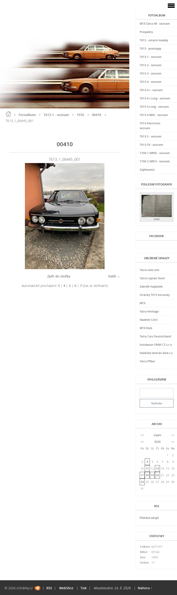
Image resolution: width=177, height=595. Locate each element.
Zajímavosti (147, 170)
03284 (156, 219)
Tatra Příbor (147, 361)
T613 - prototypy (150, 49)
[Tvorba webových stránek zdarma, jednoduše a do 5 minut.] (37, 588)
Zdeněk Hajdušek (151, 287)
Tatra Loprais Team (152, 278)
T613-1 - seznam (56, 115)
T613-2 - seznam (150, 65)
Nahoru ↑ (145, 588)
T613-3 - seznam (150, 73)
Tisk (83, 588)
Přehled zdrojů (149, 518)
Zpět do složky (58, 276)
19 (152, 475)
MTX (142, 303)
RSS (49, 588)
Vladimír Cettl (148, 320)
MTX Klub (146, 328)
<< (142, 435)
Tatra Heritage (149, 311)
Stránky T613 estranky (155, 295)
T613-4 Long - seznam (154, 107)
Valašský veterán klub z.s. (156, 353)
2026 (157, 442)
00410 (96, 115)
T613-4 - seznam (150, 82)
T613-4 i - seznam (151, 90)
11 (147, 468)
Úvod (8, 114)
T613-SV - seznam (151, 145)
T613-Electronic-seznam (150, 125)
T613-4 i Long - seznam (155, 98)
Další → (114, 276)
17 (142, 475)
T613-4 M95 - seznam (154, 115)
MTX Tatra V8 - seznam (155, 24)
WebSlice (66, 588)
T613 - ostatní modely (154, 40)
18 (147, 475)
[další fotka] (112, 216)
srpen (157, 435)
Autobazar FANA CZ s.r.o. (156, 345)
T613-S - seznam (150, 136)
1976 (80, 115)
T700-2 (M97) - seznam (155, 161)
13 (157, 468)
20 (157, 475)
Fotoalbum (27, 115)
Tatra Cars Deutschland (155, 336)
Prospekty (146, 32)
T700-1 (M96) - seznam (155, 153)
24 (142, 482)
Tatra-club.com (149, 270)
